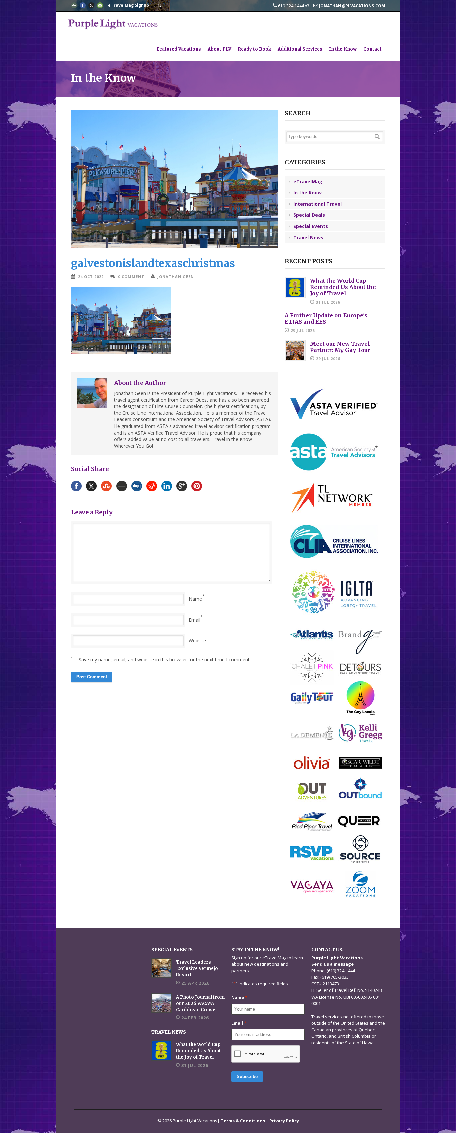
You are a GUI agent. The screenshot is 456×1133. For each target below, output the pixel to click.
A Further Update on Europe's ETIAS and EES (326, 318)
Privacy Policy (284, 1121)
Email (194, 620)
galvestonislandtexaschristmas (153, 263)
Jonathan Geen (175, 276)
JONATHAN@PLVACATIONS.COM (351, 6)
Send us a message (332, 964)
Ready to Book (254, 49)
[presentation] (265, 1054)
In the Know (343, 49)
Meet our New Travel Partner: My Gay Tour (340, 346)
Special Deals (309, 215)
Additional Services (300, 49)
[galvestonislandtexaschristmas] (174, 179)
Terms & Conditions (243, 1121)
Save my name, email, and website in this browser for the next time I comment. (165, 659)
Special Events (310, 226)
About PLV (219, 49)
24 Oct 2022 (91, 276)
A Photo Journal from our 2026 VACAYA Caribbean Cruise (200, 1003)
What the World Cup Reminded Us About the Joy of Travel (343, 287)
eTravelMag (307, 181)
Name (195, 599)
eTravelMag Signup (128, 5)
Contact (372, 49)
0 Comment (131, 276)
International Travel (317, 204)
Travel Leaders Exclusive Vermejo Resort (197, 968)
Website (197, 640)
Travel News (308, 237)
